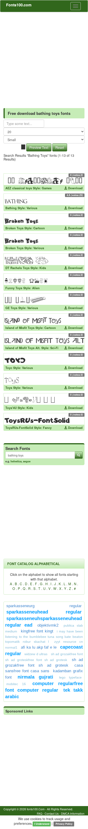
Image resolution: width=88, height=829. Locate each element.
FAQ (39, 813)
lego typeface (70, 677)
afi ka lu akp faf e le (39, 647)
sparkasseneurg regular (44, 606)
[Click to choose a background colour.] (23, 147)
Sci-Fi (54, 348)
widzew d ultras (35, 654)
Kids (42, 268)
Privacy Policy (64, 823)
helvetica (16, 461)
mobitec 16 (16, 684)
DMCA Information (72, 813)
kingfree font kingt (37, 631)
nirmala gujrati (35, 676)
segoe (27, 461)
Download (75, 188)
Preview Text (38, 147)
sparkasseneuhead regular (44, 611)
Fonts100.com (18, 4)
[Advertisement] (44, 58)
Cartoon (39, 228)
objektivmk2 (47, 625)
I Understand (41, 823)
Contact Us (52, 813)
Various (32, 208)
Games (47, 188)
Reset (59, 147)
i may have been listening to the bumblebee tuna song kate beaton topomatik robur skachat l (44, 636)
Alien (36, 288)
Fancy (47, 428)
